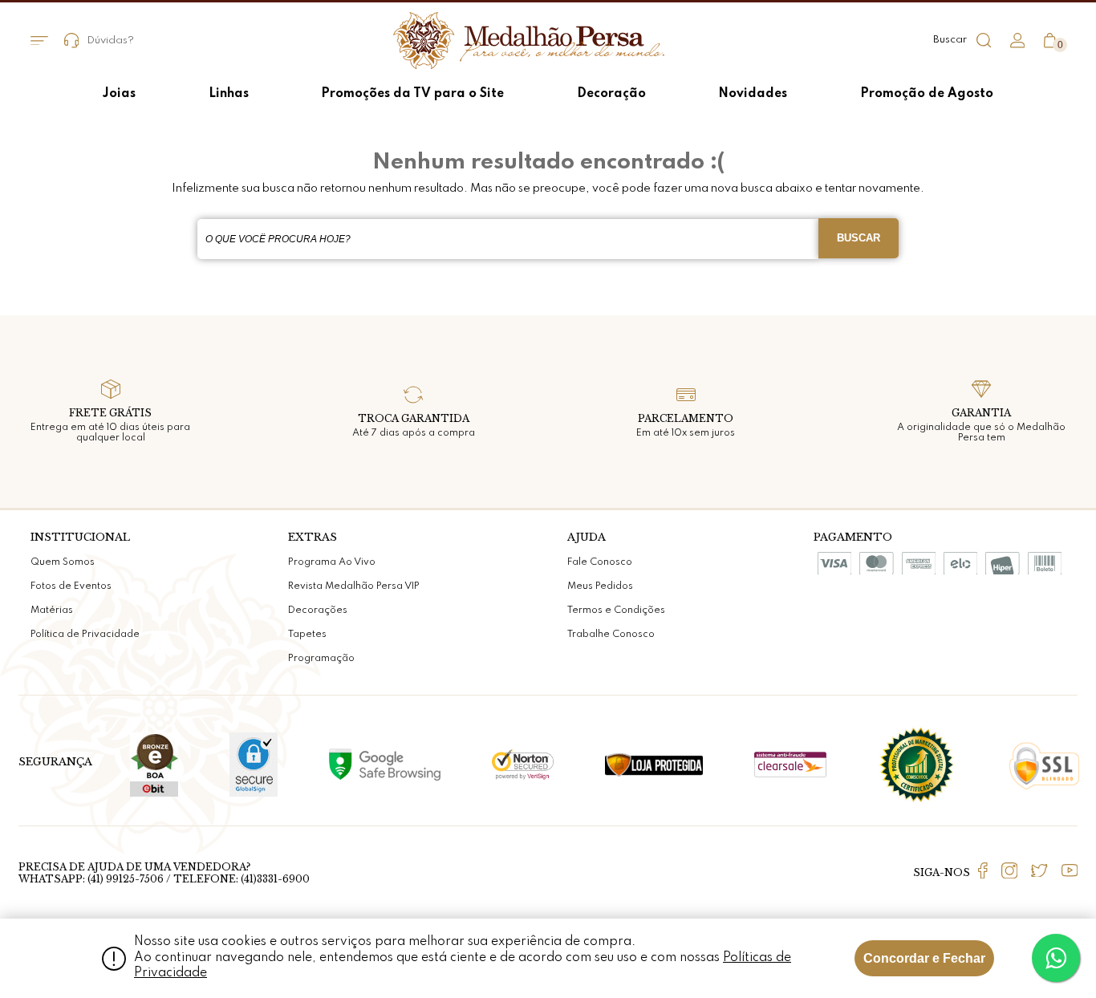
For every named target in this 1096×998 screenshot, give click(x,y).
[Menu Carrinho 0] (1050, 40)
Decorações (317, 610)
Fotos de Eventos (71, 586)
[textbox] (507, 239)
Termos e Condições (616, 610)
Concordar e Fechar (924, 958)
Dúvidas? (110, 40)
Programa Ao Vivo (331, 562)
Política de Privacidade (85, 634)
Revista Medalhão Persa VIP (354, 586)
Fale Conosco (599, 562)
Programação (321, 658)
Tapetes (307, 634)
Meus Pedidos (600, 586)
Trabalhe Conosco (611, 634)
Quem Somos (62, 562)
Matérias (51, 610)
